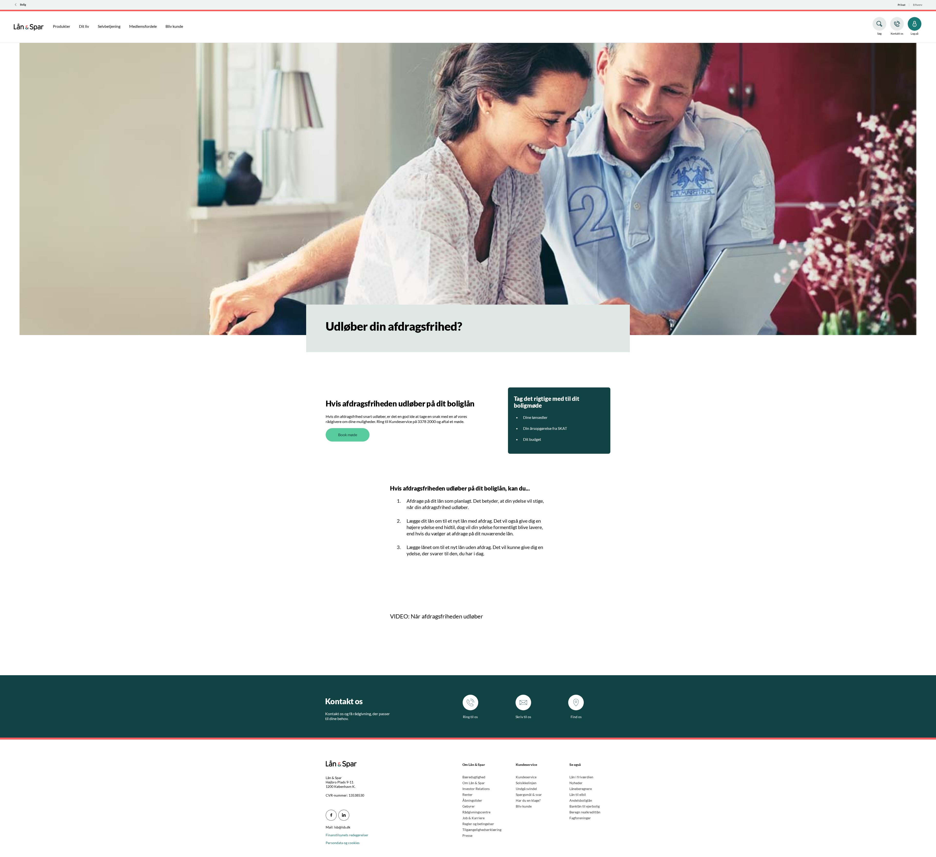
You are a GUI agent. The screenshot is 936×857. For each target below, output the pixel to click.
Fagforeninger (580, 818)
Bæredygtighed (473, 777)
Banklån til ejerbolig (584, 806)
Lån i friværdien (581, 777)
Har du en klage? (528, 800)
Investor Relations (476, 789)
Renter (467, 794)
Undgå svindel (526, 789)
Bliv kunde (524, 806)
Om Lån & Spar (473, 783)
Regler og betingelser (478, 824)
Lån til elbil (577, 794)
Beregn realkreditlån (584, 812)
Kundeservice (526, 777)
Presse (467, 835)
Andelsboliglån (580, 800)
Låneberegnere (580, 789)
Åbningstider (472, 800)
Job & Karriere (473, 818)
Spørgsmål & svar (529, 794)
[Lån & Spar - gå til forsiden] (29, 26)
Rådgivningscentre (476, 812)
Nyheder (576, 783)
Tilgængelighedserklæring (481, 830)
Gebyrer (468, 806)
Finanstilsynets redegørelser (347, 835)
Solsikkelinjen (526, 783)
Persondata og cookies (343, 843)
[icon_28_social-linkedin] (343, 815)
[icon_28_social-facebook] (331, 815)
